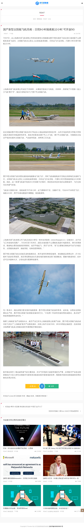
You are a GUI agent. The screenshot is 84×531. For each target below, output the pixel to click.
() (34, 386)
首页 (34, 19)
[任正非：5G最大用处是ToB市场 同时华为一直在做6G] (62, 465)
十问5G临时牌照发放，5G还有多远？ (56, 508)
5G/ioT (45, 19)
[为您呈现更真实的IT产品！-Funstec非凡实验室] (42, 3)
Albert (28, 396)
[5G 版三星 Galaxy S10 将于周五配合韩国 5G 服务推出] (62, 435)
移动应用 (10, 451)
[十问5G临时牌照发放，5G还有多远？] (62, 495)
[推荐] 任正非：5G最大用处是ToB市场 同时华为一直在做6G (62, 478)
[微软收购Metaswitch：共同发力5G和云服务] (22, 465)
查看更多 (39, 19)
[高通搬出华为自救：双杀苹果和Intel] (22, 495)
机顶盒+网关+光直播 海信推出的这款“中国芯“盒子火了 (23, 406)
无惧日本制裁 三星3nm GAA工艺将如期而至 (64, 411)
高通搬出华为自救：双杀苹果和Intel (15, 508)
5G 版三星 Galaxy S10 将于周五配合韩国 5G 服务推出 (61, 448)
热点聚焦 (50, 451)
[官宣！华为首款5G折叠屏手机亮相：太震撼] (22, 435)
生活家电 (50, 511)
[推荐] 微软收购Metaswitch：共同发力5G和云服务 (20, 478)
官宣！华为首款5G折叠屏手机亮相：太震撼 (18, 448)
